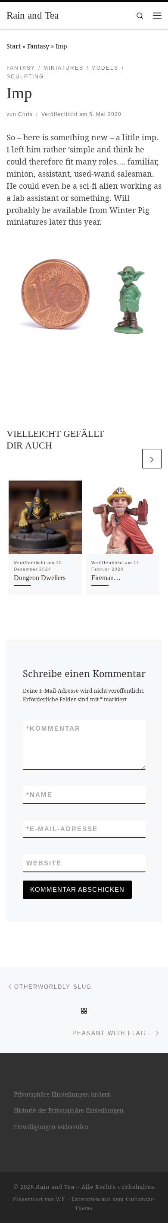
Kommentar (53, 728)
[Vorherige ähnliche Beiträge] (130, 458)
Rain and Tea (55, 1187)
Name (39, 794)
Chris (25, 114)
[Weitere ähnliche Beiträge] (152, 458)
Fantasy (38, 46)
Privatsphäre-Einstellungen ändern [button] (62, 1094)
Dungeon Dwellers (39, 578)
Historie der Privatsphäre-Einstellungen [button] (69, 1110)
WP (60, 1199)
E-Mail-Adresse (62, 829)
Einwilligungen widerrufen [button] (51, 1127)
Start (13, 46)
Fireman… (106, 578)
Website (44, 863)
